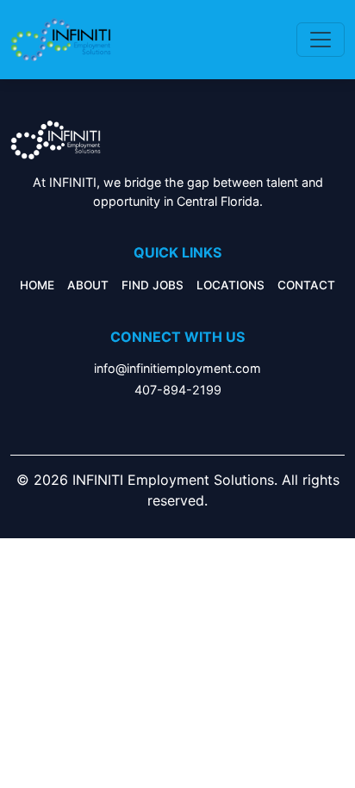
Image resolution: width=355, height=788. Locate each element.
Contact (306, 285)
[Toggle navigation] (320, 39)
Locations (230, 285)
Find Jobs (152, 285)
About (88, 285)
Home (37, 285)
